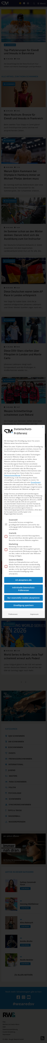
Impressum (34, 614)
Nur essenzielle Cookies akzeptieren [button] (23, 598)
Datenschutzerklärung (12, 475)
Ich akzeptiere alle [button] (23, 580)
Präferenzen (12, 614)
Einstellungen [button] (36, 482)
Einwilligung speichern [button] (24, 605)
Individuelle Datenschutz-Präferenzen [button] (23, 589)
